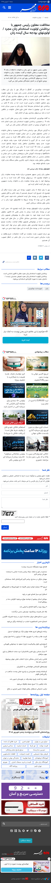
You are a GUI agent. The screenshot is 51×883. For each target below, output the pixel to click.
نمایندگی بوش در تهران (11, 758)
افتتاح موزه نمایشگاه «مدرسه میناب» (34, 567)
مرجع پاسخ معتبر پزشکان (14, 750)
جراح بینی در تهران (41, 741)
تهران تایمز (37, 766)
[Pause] (5, 324)
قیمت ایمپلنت (24, 754)
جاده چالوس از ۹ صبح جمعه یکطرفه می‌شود (32, 684)
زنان (47, 288)
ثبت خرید (25, 340)
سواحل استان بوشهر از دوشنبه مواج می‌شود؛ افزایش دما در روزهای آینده (26, 600)
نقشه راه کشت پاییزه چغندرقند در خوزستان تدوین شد (28, 679)
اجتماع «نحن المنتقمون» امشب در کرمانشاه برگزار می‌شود (27, 621)
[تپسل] (3, 298)
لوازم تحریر (26, 741)
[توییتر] (27, 831)
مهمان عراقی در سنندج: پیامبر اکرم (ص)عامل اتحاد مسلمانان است (26, 580)
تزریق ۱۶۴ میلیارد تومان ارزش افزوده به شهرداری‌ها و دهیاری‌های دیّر (24, 588)
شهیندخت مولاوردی (35, 288)
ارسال (5, 527)
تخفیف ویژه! (16, 869)
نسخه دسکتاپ (25, 840)
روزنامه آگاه (13, 766)
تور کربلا (32, 746)
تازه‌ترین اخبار (43, 562)
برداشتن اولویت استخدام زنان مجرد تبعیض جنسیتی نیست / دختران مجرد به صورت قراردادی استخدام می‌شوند (26, 277)
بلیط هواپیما (27, 758)
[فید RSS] (19, 831)
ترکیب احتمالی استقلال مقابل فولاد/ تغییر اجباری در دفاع (27, 689)
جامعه (46, 17)
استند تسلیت (21, 746)
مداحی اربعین (8, 746)
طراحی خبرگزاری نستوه (38, 879)
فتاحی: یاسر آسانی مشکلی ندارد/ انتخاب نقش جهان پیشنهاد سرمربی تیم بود (26, 660)
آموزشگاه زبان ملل (41, 762)
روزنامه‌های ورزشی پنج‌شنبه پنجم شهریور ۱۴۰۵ (30, 732)
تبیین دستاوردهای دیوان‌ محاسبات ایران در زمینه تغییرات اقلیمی (24, 616)
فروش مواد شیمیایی (41, 754)
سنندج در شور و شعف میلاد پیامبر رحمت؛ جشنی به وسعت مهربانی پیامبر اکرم (26, 573)
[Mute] (9, 324)
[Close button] (49, 858)
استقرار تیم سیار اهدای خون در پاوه (34, 594)
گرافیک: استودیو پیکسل (18, 879)
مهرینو (5, 762)
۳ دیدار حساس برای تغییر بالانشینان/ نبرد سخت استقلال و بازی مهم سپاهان (25, 653)
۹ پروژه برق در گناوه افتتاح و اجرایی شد (33, 607)
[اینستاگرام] (31, 831)
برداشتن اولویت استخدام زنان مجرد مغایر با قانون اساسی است (25, 273)
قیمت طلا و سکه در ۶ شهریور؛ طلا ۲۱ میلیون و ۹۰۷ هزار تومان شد (25, 638)
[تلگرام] (39, 831)
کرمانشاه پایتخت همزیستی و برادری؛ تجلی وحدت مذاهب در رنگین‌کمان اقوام (26, 673)
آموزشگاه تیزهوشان (41, 758)
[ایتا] (11, 831)
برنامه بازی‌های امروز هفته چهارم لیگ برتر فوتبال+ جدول (27, 631)
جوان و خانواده (37, 17)
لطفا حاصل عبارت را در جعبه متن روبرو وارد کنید (32, 517)
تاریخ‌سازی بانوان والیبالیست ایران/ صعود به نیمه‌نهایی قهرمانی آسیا (25, 645)
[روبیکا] (23, 831)
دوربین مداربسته (39, 750)
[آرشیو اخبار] (15, 831)
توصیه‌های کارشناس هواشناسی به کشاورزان (32, 666)
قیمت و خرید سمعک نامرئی (21, 762)
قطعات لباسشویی (9, 754)
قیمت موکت (43, 746)
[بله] (35, 831)
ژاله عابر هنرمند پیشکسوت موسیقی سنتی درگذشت (29, 611)
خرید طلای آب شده (10, 741)
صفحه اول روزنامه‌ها (40, 695)
